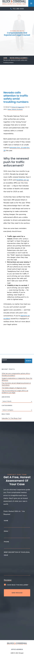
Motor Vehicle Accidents (15, 109)
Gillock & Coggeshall (17, 107)
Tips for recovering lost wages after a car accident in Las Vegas (15, 392)
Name (6, 521)
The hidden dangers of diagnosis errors (14, 388)
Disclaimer (8, 580)
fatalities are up (22, 180)
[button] (31, 3)
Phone (6, 542)
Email (6, 531)
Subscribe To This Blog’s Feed (11, 418)
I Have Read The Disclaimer (18, 585)
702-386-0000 (18, 9)
